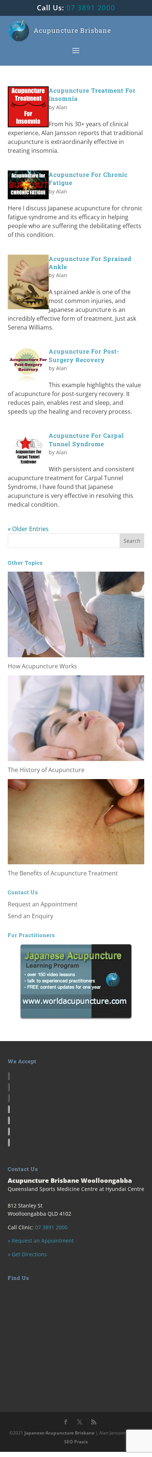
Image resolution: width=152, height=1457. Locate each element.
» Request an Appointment (41, 1240)
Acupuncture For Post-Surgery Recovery (84, 355)
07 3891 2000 (90, 8)
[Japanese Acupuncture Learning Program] (76, 981)
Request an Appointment (42, 904)
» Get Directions (27, 1254)
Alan (61, 107)
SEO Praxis (76, 1442)
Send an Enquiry (30, 916)
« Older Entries (28, 529)
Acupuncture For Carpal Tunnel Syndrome (86, 439)
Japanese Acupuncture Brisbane (59, 1433)
